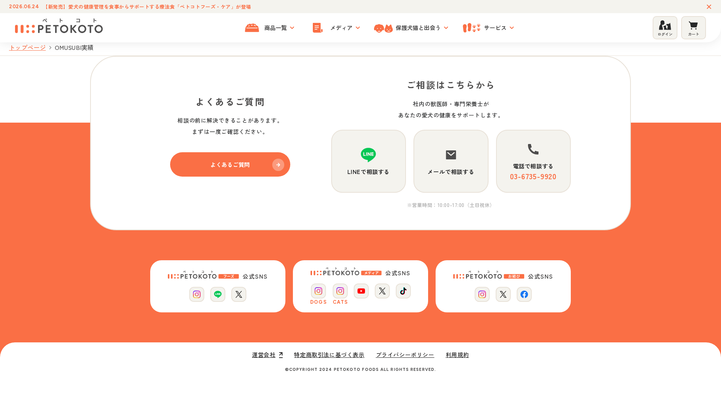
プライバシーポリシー (405, 354)
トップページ (27, 47)
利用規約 (457, 354)
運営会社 (263, 354)
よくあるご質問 (230, 164)
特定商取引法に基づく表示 (329, 354)
